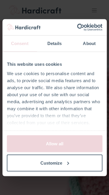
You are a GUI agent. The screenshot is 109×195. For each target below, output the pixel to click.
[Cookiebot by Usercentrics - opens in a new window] (77, 27)
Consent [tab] (19, 43)
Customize (51, 162)
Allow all (54, 143)
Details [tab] (54, 43)
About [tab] (89, 43)
